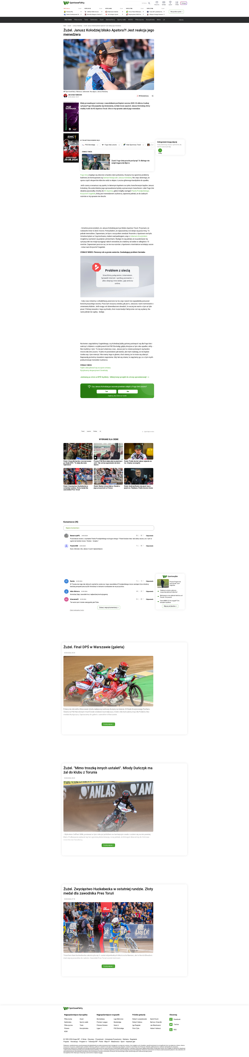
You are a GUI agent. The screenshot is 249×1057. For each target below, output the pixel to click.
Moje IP (107, 1042)
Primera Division (102, 1025)
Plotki (101, 1042)
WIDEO (130, 20)
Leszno (89, 431)
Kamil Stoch (154, 1019)
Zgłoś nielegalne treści (77, 610)
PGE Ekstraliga (119, 1028)
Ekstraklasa (101, 1019)
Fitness (66, 1028)
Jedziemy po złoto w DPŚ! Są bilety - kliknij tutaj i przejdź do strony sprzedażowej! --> (114, 377)
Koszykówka (150, 20)
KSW (66, 1031)
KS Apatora (108, 191)
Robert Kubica (137, 1022)
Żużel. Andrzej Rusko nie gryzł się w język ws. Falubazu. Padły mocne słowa (138, 487)
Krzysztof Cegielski (87, 194)
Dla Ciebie (68, 20)
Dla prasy (91, 1039)
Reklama (126, 1039)
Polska (95, 431)
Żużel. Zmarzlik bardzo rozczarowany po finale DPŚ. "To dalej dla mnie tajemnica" (77, 463)
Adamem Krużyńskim (139, 236)
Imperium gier (130, 1042)
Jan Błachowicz (155, 1025)
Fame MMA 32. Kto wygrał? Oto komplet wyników (169, 601)
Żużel (101, 20)
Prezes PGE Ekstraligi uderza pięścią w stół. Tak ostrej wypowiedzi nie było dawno (108, 463)
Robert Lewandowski (139, 1019)
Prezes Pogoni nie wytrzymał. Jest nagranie (175, 583)
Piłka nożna (78, 20)
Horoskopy (74, 1042)
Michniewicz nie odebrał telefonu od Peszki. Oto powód (171, 596)
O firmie (83, 1039)
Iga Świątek (136, 1025)
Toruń (82, 431)
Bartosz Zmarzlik (156, 1022)
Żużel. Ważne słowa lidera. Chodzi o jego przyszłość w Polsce (107, 487)
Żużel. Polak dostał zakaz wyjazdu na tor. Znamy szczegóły (138, 462)
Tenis (86, 20)
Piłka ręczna (139, 20)
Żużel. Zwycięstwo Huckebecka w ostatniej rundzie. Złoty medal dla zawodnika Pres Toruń (75, 488)
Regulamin (133, 1039)
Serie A (116, 1025)
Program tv (83, 1042)
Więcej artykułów (170, 606)
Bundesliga (117, 1022)
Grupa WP (76, 1039)
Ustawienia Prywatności (113, 1039)
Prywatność (99, 1039)
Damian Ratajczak (110, 178)
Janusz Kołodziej (77, 25)
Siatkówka (93, 20)
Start (64, 25)
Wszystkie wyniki (176, 11)
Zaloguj (183, 3)
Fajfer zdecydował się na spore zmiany (95, 368)
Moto (159, 20)
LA (164, 20)
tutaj (101, 1052)
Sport (123, 1042)
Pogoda (66, 1042)
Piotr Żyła (135, 1028)
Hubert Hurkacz (155, 1028)
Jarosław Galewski (75, 95)
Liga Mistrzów (118, 1019)
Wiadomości (115, 1042)
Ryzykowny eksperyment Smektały (94, 370)
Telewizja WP (93, 1042)
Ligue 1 (99, 1028)
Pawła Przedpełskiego (140, 191)
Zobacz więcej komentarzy (108, 607)
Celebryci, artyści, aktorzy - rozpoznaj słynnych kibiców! (168, 591)
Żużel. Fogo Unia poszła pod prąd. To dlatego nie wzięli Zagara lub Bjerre (130, 162)
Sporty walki (121, 20)
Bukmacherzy (110, 20)
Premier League (102, 1022)
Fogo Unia (84, 175)
